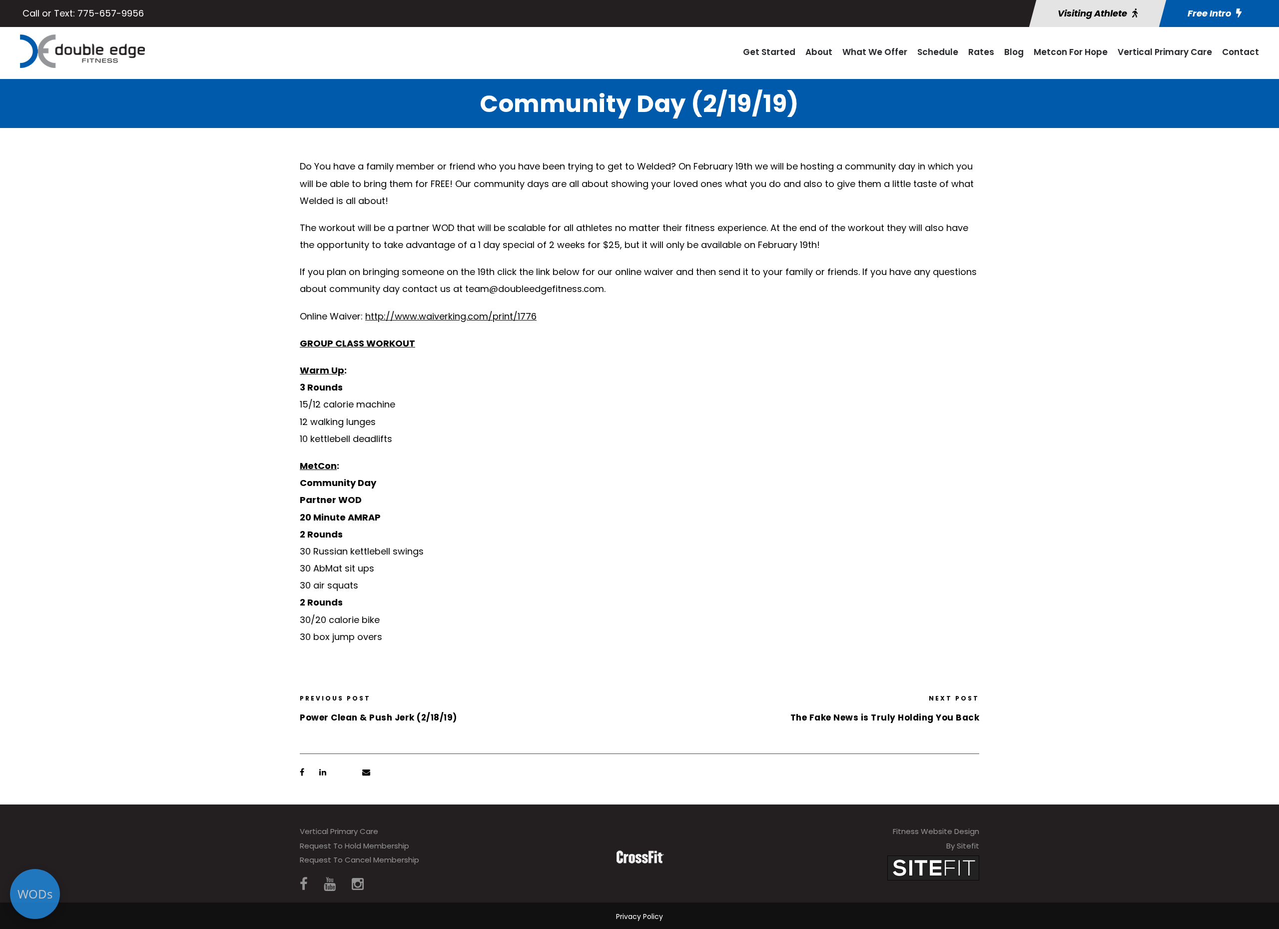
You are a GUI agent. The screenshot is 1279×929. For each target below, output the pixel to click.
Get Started (769, 52)
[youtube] (330, 884)
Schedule (937, 52)
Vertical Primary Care (1165, 52)
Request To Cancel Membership (359, 859)
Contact (1240, 52)
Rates (981, 52)
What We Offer (874, 52)
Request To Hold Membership (354, 845)
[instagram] (358, 884)
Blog (1014, 52)
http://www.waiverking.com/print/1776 (451, 316)
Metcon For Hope (1071, 52)
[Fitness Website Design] (933, 867)
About (818, 52)
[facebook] (304, 884)
